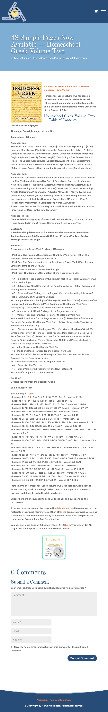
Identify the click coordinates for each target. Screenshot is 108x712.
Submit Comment (82, 658)
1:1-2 (28, 397)
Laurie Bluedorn (22, 58)
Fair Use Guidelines (60, 700)
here (67, 525)
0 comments (80, 58)
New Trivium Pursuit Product (56, 58)
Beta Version (63, 508)
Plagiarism (42, 700)
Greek (36, 58)
